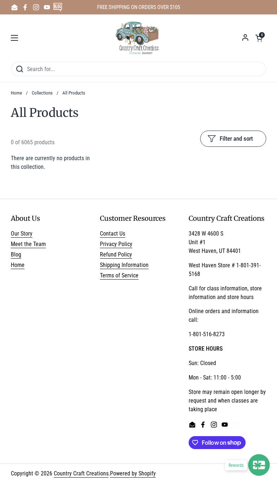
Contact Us (112, 233)
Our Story (21, 233)
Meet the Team (28, 244)
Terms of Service (119, 275)
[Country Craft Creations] (138, 38)
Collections (42, 93)
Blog (16, 254)
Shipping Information (124, 265)
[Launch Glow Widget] (259, 465)
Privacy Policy (116, 244)
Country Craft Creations (81, 473)
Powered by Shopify (133, 473)
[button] (259, 38)
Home (16, 93)
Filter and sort (236, 138)
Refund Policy (116, 254)
